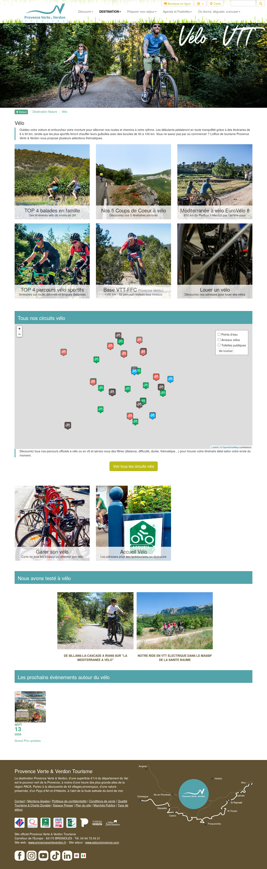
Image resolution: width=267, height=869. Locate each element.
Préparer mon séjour (141, 11)
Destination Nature (45, 111)
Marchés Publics (104, 805)
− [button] (19, 334)
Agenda (176, 11)
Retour (22, 112)
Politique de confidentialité (69, 801)
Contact (20, 801)
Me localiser (226, 350)
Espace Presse (63, 805)
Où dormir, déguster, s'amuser (218, 11)
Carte (217, 3)
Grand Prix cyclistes (28, 741)
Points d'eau (229, 334)
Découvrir (84, 11)
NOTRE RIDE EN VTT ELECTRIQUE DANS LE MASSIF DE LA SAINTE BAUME (175, 657)
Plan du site (83, 805)
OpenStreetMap (231, 447)
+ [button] (19, 328)
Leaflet (215, 447)
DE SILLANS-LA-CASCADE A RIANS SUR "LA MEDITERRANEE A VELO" (95, 657)
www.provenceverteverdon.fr (47, 842)
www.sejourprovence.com (102, 842)
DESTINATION (109, 11)
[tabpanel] (97, 628)
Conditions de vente (102, 801)
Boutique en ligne (179, 3)
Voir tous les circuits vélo (133, 466)
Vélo (64, 111)
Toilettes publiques (233, 345)
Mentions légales (38, 801)
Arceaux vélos (230, 340)
